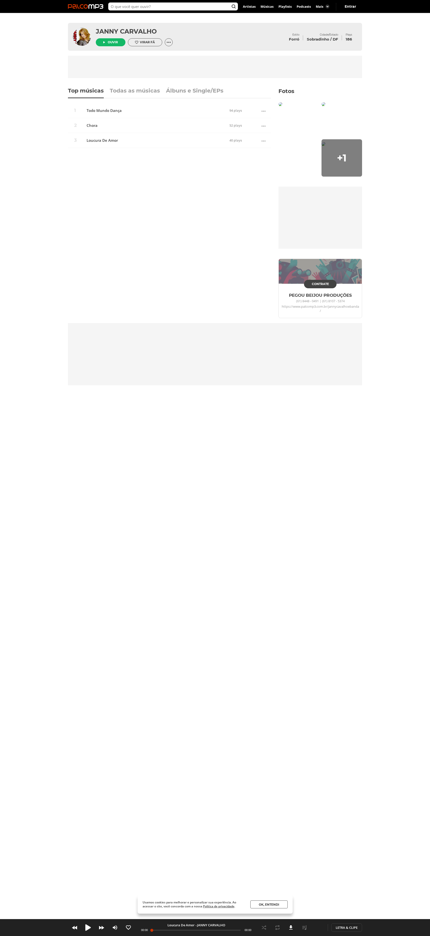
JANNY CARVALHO (126, 31)
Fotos (286, 91)
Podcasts (304, 6)
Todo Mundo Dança (104, 110)
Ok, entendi (269, 904)
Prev (74, 927)
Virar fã (147, 42)
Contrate (320, 284)
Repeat (277, 927)
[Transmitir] (317, 927)
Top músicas (86, 91)
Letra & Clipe (347, 927)
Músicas (267, 6)
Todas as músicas (135, 91)
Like (128, 927)
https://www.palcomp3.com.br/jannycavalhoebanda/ (320, 308)
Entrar (350, 6)
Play (88, 927)
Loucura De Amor (102, 140)
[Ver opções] (169, 42)
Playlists (285, 6)
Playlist (304, 927)
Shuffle (264, 927)
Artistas (249, 6)
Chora (92, 125)
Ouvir (113, 42)
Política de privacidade (218, 906)
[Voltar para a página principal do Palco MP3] (87, 6)
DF (335, 39)
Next (101, 927)
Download (291, 927)
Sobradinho (318, 39)
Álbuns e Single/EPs (194, 91)
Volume (115, 927)
